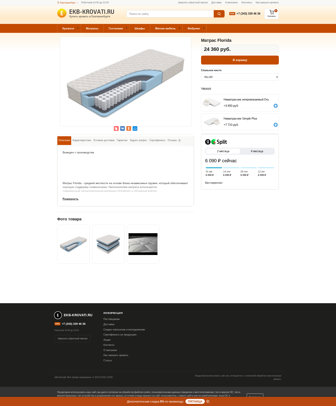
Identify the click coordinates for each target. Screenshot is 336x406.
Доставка (216, 2)
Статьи (107, 360)
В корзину (240, 60)
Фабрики (194, 28)
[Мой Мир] (135, 128)
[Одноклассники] (128, 128)
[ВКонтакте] (122, 128)
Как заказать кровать (267, 2)
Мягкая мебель (165, 28)
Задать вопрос (138, 140)
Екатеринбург (67, 2)
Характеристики (81, 140)
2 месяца (223, 151)
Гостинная (116, 28)
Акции (106, 339)
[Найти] (219, 13)
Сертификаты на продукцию (119, 334)
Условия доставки (104, 140)
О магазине (231, 2)
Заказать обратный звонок (193, 2)
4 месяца (257, 151)
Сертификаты (157, 140)
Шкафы (140, 28)
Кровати (68, 28)
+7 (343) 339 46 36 (248, 13)
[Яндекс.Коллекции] (116, 128)
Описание (64, 140)
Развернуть (71, 198)
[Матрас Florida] (125, 84)
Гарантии (122, 140)
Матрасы (92, 28)
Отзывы (174, 140)
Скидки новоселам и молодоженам (124, 329)
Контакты (247, 2)
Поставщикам (111, 319)
